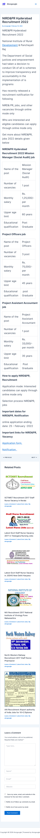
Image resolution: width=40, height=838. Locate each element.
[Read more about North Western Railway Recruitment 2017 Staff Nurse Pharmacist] (20, 640)
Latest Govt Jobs (22, 504)
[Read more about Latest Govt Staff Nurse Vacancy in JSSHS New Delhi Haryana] (20, 558)
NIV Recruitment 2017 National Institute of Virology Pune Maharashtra (18, 615)
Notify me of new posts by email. (17, 807)
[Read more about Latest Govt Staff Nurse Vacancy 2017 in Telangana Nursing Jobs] (20, 521)
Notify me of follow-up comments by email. (20, 802)
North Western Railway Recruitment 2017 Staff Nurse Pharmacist (18, 658)
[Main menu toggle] (36, 4)
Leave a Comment (10, 504)
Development (10, 45)
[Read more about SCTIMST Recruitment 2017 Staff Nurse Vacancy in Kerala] (20, 483)
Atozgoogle (12, 4)
